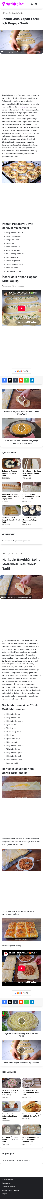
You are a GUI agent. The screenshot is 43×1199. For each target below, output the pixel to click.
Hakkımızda (6, 1183)
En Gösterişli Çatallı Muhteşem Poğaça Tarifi (30, 520)
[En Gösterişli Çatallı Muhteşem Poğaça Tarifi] (31, 510)
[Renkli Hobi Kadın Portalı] (14, 4)
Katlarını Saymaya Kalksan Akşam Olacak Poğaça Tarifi (31, 496)
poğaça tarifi (22, 107)
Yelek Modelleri (7, 1179)
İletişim (4, 1194)
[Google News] (21, 371)
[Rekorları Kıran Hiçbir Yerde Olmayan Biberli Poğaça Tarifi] (11, 487)
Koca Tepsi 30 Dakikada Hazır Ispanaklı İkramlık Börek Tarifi (31, 473)
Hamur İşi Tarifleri (17, 13)
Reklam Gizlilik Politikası (10, 1190)
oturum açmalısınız (23, 541)
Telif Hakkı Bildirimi (8, 1187)
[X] (10, 380)
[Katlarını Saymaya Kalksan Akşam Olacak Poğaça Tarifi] (31, 487)
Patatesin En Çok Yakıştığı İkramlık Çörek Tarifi (11, 520)
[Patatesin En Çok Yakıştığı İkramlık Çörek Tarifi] (11, 510)
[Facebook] (4, 380)
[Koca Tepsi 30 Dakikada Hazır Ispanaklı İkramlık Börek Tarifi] (31, 463)
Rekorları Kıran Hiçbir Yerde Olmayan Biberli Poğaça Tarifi (10, 496)
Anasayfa (7, 13)
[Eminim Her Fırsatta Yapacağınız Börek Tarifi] (11, 463)
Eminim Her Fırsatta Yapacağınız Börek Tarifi (9, 473)
